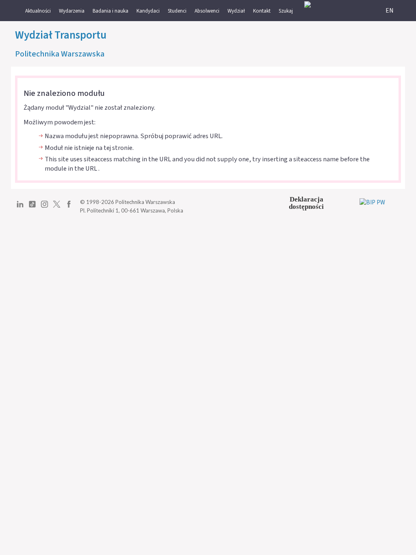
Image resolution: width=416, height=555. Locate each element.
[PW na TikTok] (32, 207)
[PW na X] (57, 207)
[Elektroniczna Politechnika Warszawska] (307, 4)
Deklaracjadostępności (306, 202)
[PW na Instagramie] (44, 207)
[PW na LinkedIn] (20, 207)
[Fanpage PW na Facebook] (69, 207)
